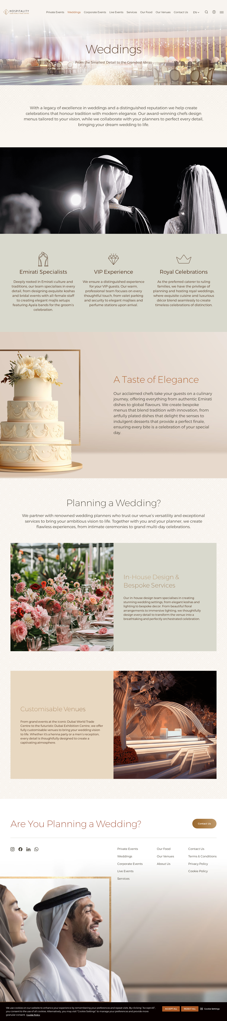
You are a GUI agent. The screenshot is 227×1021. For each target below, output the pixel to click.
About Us (163, 864)
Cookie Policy (33, 1015)
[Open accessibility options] (214, 12)
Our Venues (163, 12)
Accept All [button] (171, 1009)
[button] (210, 1009)
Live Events (116, 12)
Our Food (146, 12)
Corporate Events (95, 12)
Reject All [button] (190, 1009)
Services (132, 12)
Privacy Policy (198, 864)
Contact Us (181, 12)
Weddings (74, 12)
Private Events (55, 12)
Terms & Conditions (202, 856)
